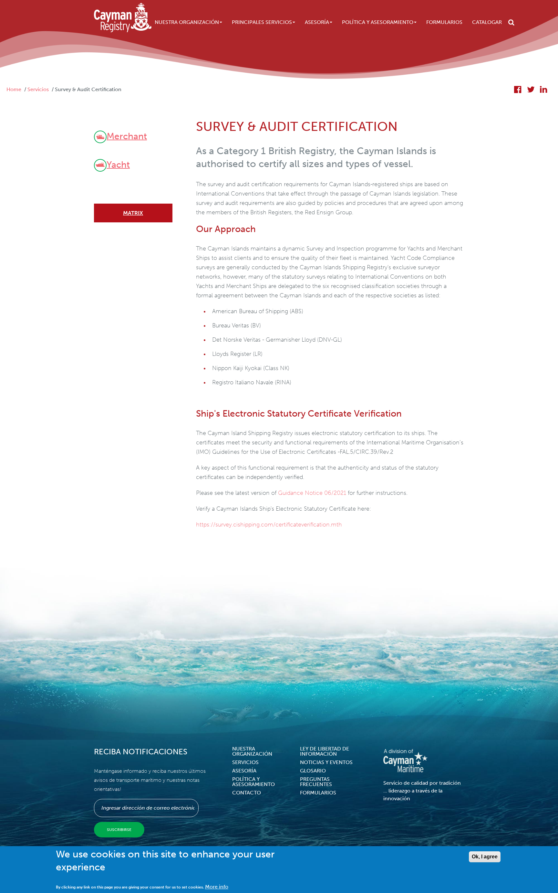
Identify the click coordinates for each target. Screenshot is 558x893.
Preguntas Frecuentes (316, 781)
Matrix (133, 213)
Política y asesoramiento (253, 781)
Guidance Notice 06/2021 (312, 492)
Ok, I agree (485, 856)
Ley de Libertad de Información (324, 751)
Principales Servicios (262, 22)
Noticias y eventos (326, 762)
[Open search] (511, 22)
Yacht (118, 164)
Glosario (313, 771)
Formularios (444, 22)
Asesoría (317, 22)
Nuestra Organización (187, 22)
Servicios (38, 89)
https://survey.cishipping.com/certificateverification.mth (269, 524)
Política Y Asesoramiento (377, 22)
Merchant (127, 136)
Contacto (246, 793)
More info (216, 887)
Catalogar (487, 22)
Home (13, 89)
